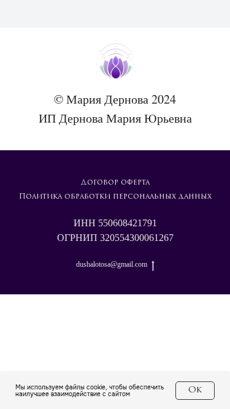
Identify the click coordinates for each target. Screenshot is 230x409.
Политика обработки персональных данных (115, 197)
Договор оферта (115, 182)
